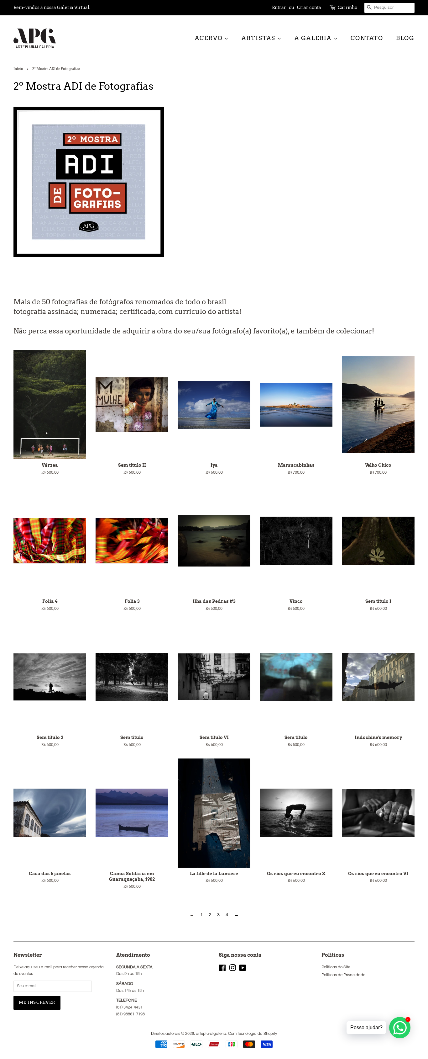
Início (18, 69)
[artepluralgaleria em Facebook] (222, 969)
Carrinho (347, 7)
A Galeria (314, 38)
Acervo (210, 38)
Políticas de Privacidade (343, 975)
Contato (367, 38)
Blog (405, 38)
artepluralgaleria (211, 1034)
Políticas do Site (335, 967)
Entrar (279, 7)
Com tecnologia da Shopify (252, 1034)
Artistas (259, 38)
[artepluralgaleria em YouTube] (242, 969)
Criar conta (309, 7)
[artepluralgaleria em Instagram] (232, 969)
